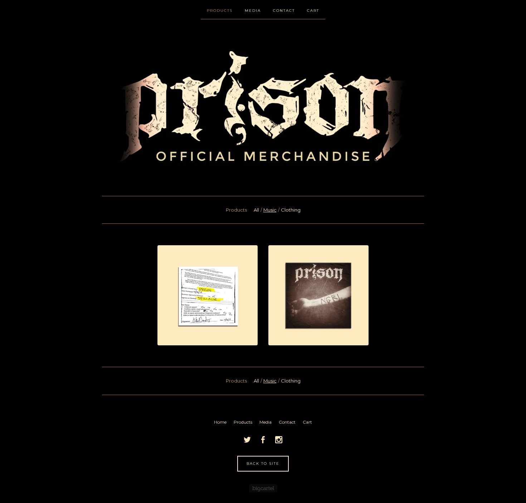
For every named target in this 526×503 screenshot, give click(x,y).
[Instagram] (278, 439)
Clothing (291, 210)
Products (220, 10)
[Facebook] (263, 439)
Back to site (263, 463)
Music (270, 210)
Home (220, 422)
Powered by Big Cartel (263, 488)
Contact (284, 10)
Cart (313, 10)
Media (253, 10)
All (256, 210)
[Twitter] (247, 439)
